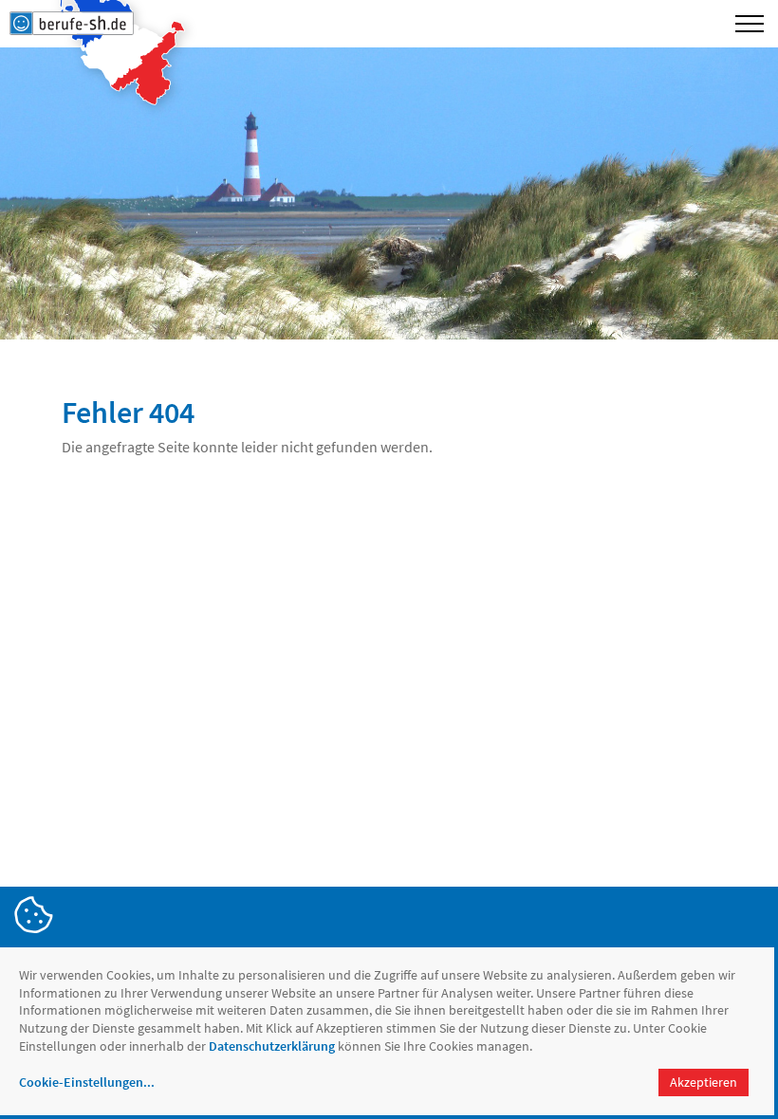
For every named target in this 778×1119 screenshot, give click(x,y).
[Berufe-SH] (71, 23)
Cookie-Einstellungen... (87, 1082)
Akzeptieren (703, 1082)
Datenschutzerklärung (272, 1046)
